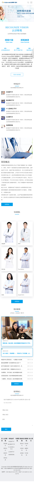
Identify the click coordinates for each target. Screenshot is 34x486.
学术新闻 (26, 454)
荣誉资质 (5, 458)
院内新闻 (26, 444)
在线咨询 (22, 449)
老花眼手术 (11, 441)
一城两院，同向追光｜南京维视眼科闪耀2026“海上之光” (11, 379)
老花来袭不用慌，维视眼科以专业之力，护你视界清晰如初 (12, 369)
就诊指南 (22, 439)
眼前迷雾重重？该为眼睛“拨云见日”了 (11, 362)
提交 (6, 429)
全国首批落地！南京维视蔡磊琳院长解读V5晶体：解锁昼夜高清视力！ (11, 375)
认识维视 (5, 439)
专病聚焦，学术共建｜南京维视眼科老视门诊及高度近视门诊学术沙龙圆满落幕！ (12, 372)
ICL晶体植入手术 (11, 448)
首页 (2, 439)
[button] (14, 20)
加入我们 (31, 439)
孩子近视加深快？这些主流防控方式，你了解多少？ (12, 366)
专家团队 (17, 439)
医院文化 (5, 449)
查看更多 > (17, 383)
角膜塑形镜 (11, 454)
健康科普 (26, 449)
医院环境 (5, 454)
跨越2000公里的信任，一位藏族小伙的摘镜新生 (12, 359)
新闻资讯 (26, 439)
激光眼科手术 (11, 444)
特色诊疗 (11, 438)
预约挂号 (22, 444)
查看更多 (7, 204)
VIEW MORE (17, 74)
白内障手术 (11, 451)
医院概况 (5, 444)
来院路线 (22, 454)
